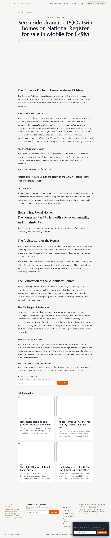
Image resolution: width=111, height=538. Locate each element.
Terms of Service (69, 516)
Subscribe (62, 383)
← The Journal (24, 12)
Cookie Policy (68, 527)
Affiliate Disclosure (66, 523)
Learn (66, 3)
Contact (66, 510)
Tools (74, 3)
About (65, 507)
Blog (81, 3)
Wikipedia (92, 507)
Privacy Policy (68, 513)
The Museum (55, 3)
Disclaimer (67, 519)
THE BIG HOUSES (18, 3)
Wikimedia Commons (86, 509)
